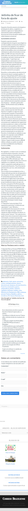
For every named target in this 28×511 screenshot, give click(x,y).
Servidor (9, 23)
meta (20, 290)
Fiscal (2, 287)
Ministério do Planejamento (9, 292)
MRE (18, 292)
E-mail (3, 379)
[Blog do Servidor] (20, 2)
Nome (3, 372)
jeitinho (12, 288)
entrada (18, 285)
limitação (10, 290)
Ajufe (10, 281)
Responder (23, 353)
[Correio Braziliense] (7, 2)
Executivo (23, 285)
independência (5, 288)
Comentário (5, 366)
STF (9, 296)
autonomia (20, 281)
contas (3, 283)
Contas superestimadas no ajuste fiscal (14, 485)
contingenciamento (10, 283)
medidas (15, 290)
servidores (4, 296)
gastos (17, 287)
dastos (19, 283)
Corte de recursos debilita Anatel (14, 478)
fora (6, 287)
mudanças (23, 292)
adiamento (6, 281)
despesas (12, 285)
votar (22, 296)
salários (19, 294)
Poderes (8, 294)
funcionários (11, 287)
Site (2, 386)
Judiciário (17, 288)
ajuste (14, 281)
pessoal (3, 294)
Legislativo (4, 290)
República (14, 294)
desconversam (5, 285)
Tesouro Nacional (15, 296)
